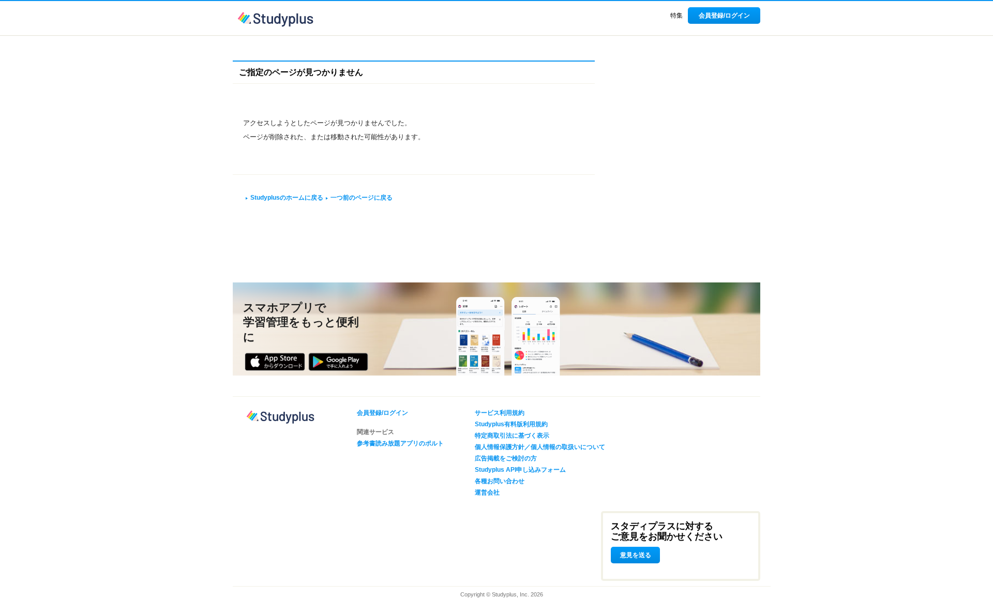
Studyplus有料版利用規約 (511, 424)
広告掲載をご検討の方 (506, 458)
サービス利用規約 (499, 412)
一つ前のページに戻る (361, 197)
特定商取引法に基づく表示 (512, 435)
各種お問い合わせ (499, 481)
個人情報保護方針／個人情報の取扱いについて (540, 447)
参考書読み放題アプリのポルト (400, 443)
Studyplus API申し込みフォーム (520, 469)
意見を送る (635, 555)
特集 (676, 15)
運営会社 (487, 492)
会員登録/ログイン (724, 15)
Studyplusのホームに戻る (286, 197)
